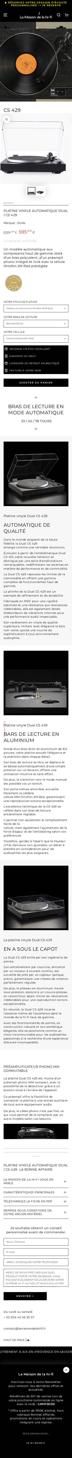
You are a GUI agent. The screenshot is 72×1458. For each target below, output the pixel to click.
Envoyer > (25, 1296)
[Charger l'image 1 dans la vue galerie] (32, 191)
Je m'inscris (35, 1443)
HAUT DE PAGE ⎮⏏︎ (16, 1339)
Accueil (8, 203)
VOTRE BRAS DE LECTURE (20, 317)
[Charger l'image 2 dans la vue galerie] (41, 191)
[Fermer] (66, 1370)
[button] (59, 15)
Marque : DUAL (15, 223)
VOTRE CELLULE (14, 332)
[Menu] (5, 15)
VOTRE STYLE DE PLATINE (20, 302)
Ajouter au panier (36, 382)
